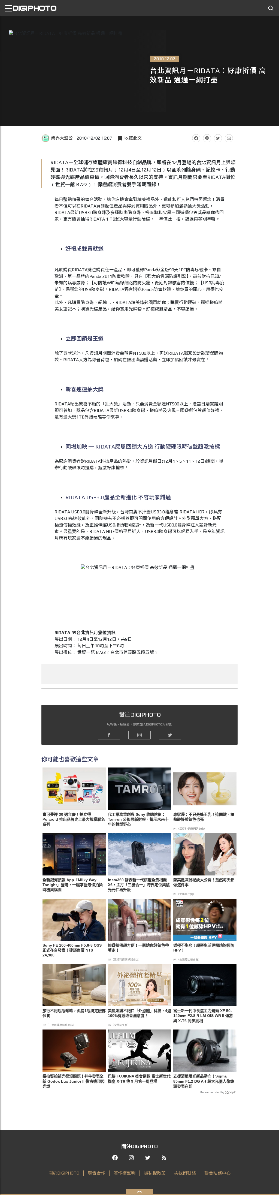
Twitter (218, 138)
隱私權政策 (155, 1173)
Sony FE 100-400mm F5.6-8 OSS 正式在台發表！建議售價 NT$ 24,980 (72, 950)
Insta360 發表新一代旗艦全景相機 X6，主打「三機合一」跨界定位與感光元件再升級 (139, 885)
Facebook (196, 138)
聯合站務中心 (217, 1173)
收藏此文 (133, 138)
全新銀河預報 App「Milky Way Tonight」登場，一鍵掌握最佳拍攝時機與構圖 (73, 885)
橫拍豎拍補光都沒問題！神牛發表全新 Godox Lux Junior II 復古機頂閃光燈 (74, 1081)
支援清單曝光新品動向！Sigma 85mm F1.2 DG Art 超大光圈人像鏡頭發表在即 (203, 1081)
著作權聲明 (124, 1173)
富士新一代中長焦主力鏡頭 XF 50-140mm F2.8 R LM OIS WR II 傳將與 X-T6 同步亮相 (203, 1016)
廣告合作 (96, 1173)
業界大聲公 (62, 138)
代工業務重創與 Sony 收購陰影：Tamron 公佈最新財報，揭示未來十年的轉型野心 (138, 819)
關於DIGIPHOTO (63, 1173)
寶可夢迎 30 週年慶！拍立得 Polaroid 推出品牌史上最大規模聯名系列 (74, 819)
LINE (207, 138)
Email (229, 138)
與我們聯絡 (185, 1173)
